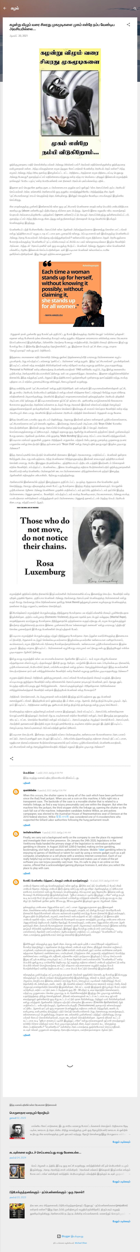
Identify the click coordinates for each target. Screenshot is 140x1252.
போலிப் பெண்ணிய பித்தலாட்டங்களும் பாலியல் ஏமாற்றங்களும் (55, 880)
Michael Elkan (81, 1243)
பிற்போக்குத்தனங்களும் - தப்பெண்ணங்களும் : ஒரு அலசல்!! (47, 1192)
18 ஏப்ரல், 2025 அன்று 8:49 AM (104, 880)
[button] (128, 25)
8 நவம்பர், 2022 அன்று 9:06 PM (52, 790)
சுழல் (15, 8)
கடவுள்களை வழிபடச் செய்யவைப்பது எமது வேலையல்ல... (45, 1152)
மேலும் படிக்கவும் (121, 1141)
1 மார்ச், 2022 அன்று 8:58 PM (49, 773)
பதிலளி (26, 783)
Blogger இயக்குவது (72, 1236)
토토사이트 (62, 816)
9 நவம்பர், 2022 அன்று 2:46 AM (56, 832)
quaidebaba (29, 790)
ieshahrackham (32, 832)
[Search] (135, 9)
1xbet (101, 849)
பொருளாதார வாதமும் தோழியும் (29, 1112)
